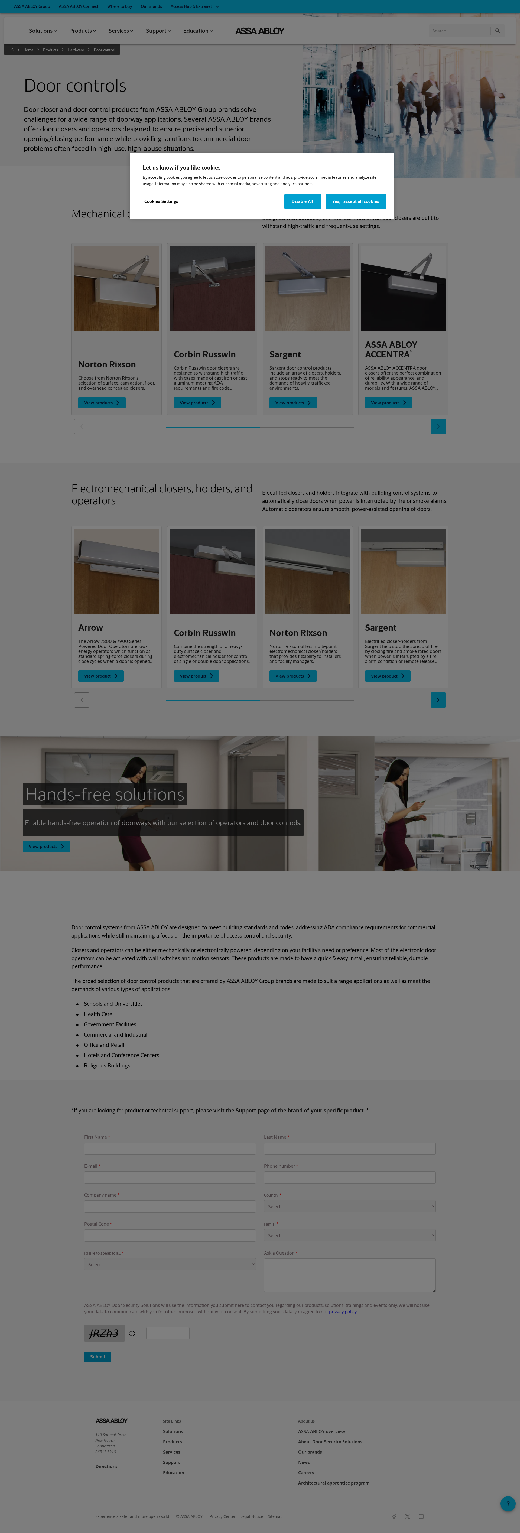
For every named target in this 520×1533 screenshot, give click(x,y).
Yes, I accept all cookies (355, 201)
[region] (262, 186)
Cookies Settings (161, 201)
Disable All (302, 201)
